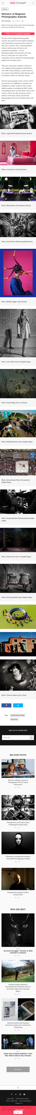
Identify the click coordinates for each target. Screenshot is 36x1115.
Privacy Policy (19, 1109)
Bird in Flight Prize (12, 1101)
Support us (18, 1103)
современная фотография (17, 715)
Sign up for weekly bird (18, 730)
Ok (18, 1112)
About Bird (10, 1098)
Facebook (18, 34)
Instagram (26, 34)
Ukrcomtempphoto (25, 1101)
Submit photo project (22, 1098)
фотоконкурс (14, 719)
